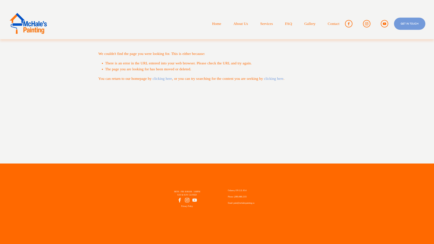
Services (266, 24)
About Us (240, 24)
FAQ (288, 24)
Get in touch (410, 23)
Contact (333, 24)
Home (216, 24)
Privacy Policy (187, 206)
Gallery (309, 24)
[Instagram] (366, 23)
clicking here (162, 79)
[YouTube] (384, 23)
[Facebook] (348, 23)
